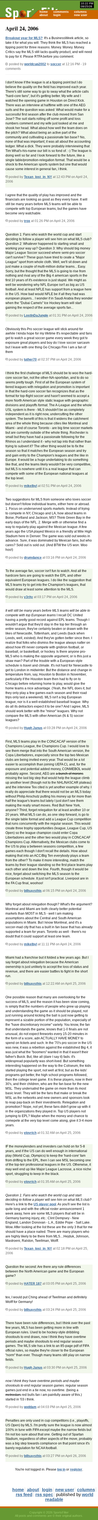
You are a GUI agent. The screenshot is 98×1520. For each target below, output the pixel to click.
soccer (55, 64)
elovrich (30, 1133)
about (43, 15)
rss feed (24, 1494)
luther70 (30, 359)
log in (61, 1469)
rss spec (44, 1494)
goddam (30, 1407)
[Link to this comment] (6, 177)
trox (27, 221)
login (57, 15)
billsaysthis (33, 891)
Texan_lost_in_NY (38, 177)
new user (80, 15)
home (43, 11)
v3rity (28, 597)
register (76, 1469)
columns (80, 11)
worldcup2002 (35, 64)
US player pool (44, 1204)
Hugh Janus (33, 728)
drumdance (33, 557)
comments (61, 11)
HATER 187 (33, 1284)
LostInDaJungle (36, 315)
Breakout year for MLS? (23, 38)
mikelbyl (30, 486)
